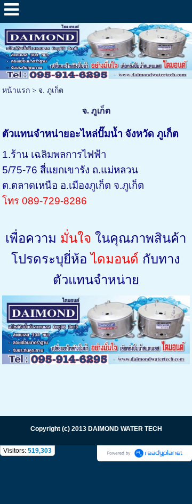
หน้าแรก (16, 90)
